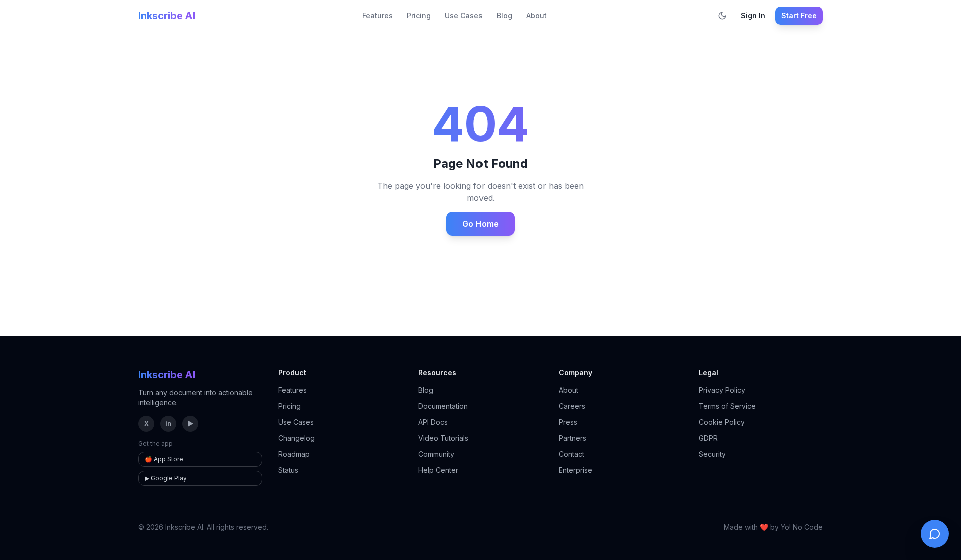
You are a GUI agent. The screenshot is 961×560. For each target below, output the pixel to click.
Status (288, 470)
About (536, 16)
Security (712, 454)
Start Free (799, 16)
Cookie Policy (722, 422)
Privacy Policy (722, 390)
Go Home (480, 224)
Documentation (443, 406)
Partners (572, 438)
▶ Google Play (166, 478)
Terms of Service (727, 406)
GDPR (708, 438)
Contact (571, 454)
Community (436, 454)
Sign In (753, 16)
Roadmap (294, 454)
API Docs (433, 422)
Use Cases (464, 16)
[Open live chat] (935, 534)
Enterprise (575, 470)
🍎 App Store (164, 459)
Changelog (296, 438)
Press (568, 422)
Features (377, 16)
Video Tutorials (443, 438)
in (168, 424)
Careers (572, 406)
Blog (504, 16)
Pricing (419, 16)
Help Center (438, 470)
